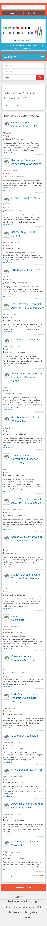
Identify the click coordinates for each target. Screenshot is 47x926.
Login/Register (34, 13)
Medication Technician (24, 339)
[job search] (40, 876)
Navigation (10, 57)
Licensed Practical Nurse (26, 198)
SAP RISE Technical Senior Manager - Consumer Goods (26, 377)
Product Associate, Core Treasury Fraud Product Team (25, 578)
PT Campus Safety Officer (26, 769)
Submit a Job (12, 13)
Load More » (9, 876)
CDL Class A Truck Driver (26, 270)
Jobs (33, 876)
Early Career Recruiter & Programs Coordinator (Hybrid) (25, 698)
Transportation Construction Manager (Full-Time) (24, 459)
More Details (7, 152)
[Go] (40, 77)
